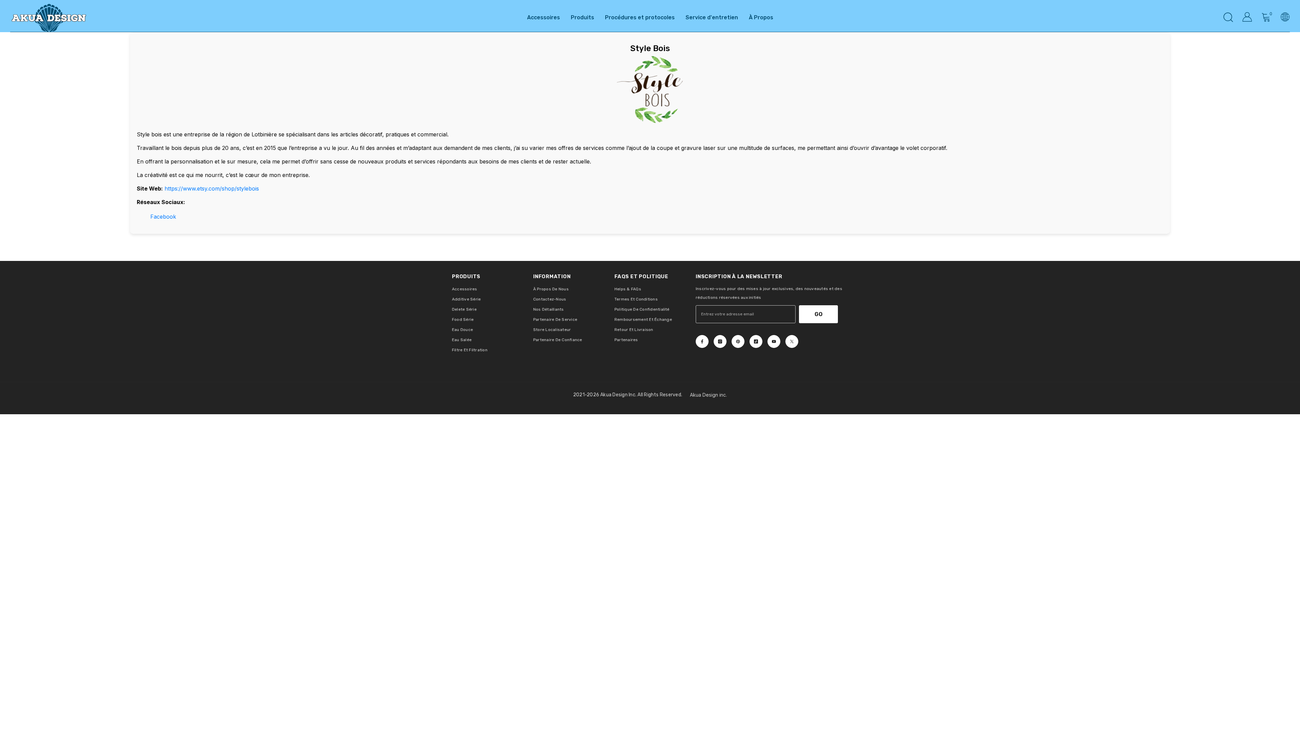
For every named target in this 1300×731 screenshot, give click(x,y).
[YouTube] (773, 341)
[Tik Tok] (756, 341)
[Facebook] (702, 341)
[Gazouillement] (791, 341)
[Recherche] (1228, 17)
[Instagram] (720, 341)
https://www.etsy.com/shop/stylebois (212, 188)
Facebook (163, 216)
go (819, 314)
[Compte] (1247, 17)
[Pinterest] (738, 341)
